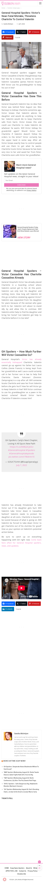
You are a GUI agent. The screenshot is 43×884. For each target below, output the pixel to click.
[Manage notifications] (4, 879)
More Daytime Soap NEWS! (14, 761)
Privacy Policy (32, 871)
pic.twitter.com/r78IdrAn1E (21, 456)
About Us (29, 868)
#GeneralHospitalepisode (21, 453)
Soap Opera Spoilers (17, 868)
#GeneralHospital (16, 450)
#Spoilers (30, 450)
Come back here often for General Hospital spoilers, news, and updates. (21, 542)
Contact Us (22, 871)
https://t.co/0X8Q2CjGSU (21, 446)
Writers (35, 868)
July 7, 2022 (21, 465)
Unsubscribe (21, 874)
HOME (7, 868)
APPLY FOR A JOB (11, 871)
